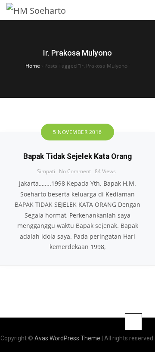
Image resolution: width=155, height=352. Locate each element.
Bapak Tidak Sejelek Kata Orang (77, 156)
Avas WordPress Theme (67, 338)
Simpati (46, 171)
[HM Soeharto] (36, 10)
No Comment (75, 171)
